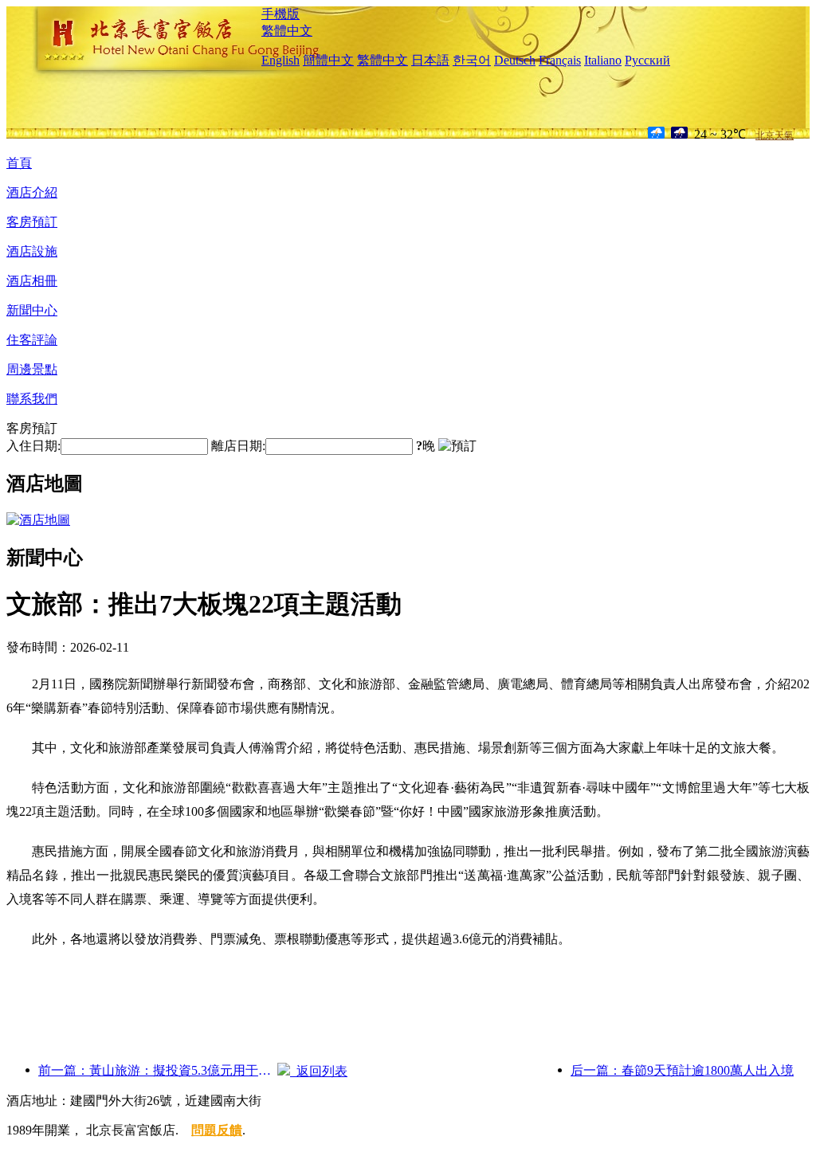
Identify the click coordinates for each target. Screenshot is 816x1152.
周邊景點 (31, 369)
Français (560, 60)
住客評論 (31, 340)
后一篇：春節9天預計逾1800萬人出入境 (682, 1070)
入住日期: (33, 446)
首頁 (19, 163)
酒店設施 (31, 251)
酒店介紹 (31, 192)
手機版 (280, 14)
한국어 (472, 60)
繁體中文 (286, 30)
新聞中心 (31, 310)
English (280, 60)
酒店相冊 (31, 281)
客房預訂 (31, 222)
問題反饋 (216, 1130)
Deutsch (515, 60)
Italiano (603, 60)
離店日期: (238, 446)
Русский (647, 60)
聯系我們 (31, 399)
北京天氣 (774, 135)
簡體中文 (328, 60)
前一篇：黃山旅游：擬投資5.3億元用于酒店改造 (157, 1070)
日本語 (430, 60)
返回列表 (318, 1071)
